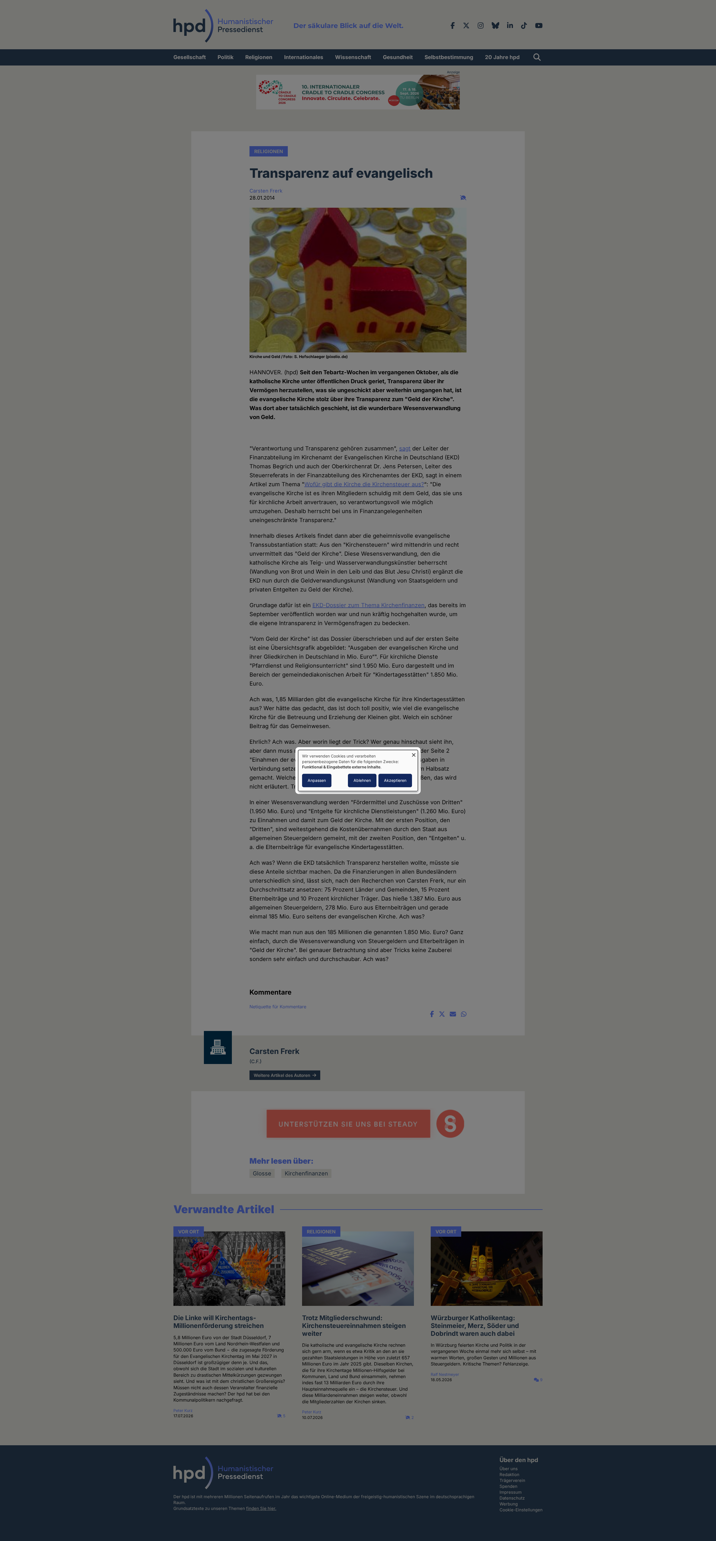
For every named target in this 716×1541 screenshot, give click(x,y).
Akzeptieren (395, 780)
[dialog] (358, 770)
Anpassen (317, 780)
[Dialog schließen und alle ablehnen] (413, 753)
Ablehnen (362, 780)
